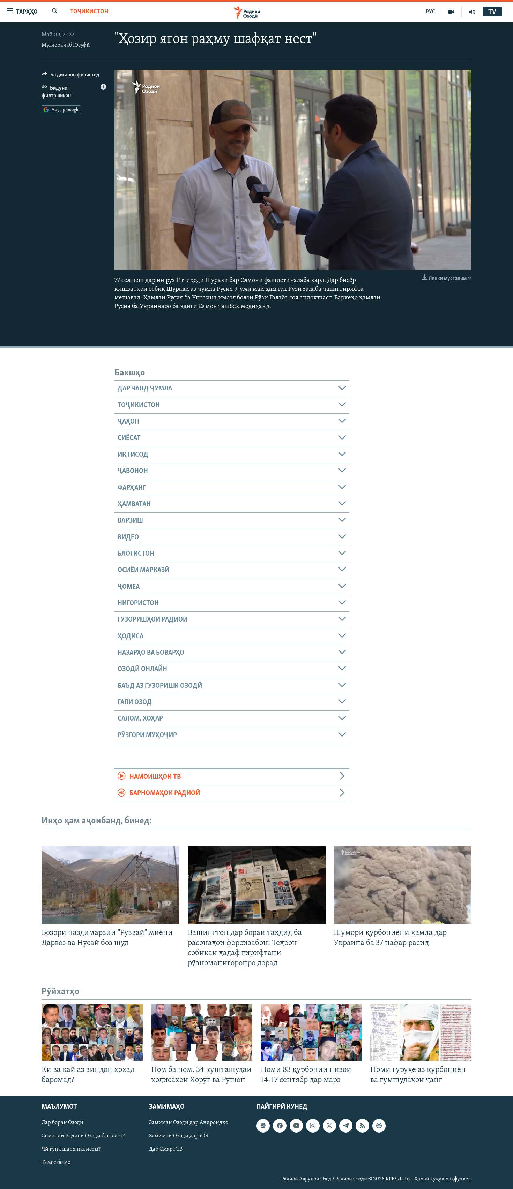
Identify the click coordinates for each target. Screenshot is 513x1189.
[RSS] (362, 1126)
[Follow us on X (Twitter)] (329, 1126)
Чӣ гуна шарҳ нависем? (71, 1149)
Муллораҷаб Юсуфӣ (66, 45)
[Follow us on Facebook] (279, 1126)
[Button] (70, 76)
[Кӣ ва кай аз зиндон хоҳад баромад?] (92, 1032)
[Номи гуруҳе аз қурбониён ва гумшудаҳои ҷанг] (420, 1032)
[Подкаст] (379, 1126)
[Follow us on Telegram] (345, 1126)
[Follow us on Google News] (263, 1126)
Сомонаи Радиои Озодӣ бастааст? (83, 1136)
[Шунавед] (472, 12)
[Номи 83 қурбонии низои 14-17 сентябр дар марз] (311, 1032)
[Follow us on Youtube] (296, 1126)
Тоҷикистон (89, 12)
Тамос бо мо (56, 1163)
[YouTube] (451, 12)
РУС (430, 12)
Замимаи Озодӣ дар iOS (178, 1136)
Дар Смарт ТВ (166, 1149)
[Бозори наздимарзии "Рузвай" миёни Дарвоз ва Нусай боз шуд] (110, 885)
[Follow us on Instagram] (312, 1126)
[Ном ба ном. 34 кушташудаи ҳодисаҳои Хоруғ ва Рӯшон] (201, 1032)
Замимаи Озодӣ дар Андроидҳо (188, 1123)
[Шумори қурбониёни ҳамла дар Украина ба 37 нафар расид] (402, 885)
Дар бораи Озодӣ (62, 1123)
